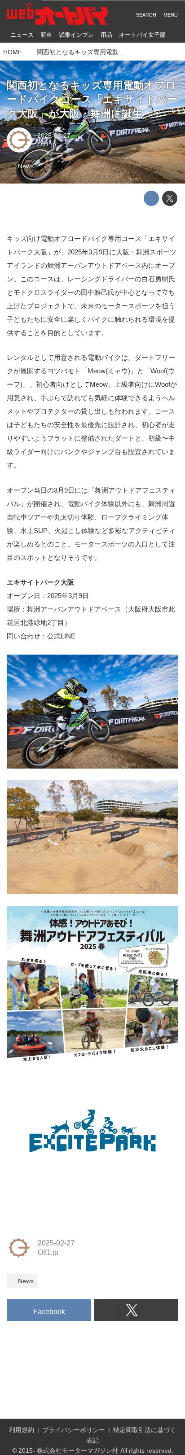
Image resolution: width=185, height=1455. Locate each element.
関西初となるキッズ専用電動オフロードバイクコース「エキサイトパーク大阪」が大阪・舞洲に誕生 (92, 99)
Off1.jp (46, 144)
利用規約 (21, 1429)
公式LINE (61, 636)
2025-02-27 (53, 135)
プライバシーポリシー (73, 1429)
